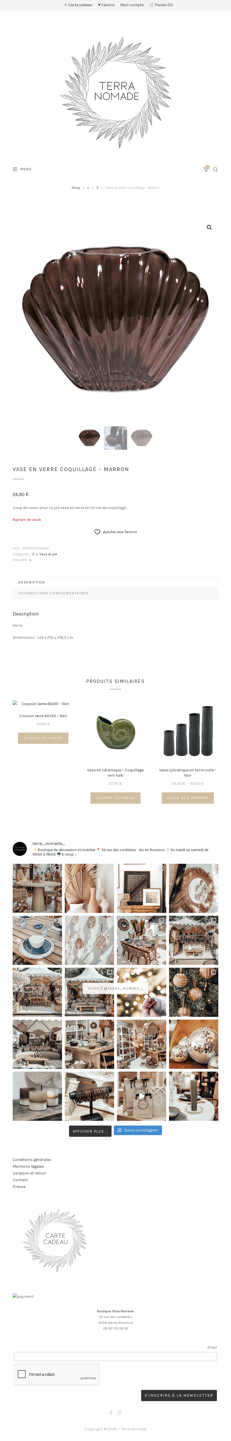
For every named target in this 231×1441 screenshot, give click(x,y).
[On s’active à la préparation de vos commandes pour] (141, 1096)
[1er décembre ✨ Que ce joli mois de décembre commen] (193, 1096)
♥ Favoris (106, 5)
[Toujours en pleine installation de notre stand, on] (193, 940)
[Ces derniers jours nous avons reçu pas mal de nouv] (141, 1044)
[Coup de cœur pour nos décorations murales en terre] (89, 940)
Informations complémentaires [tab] (53, 593)
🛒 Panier (160, 5)
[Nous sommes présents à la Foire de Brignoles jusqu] (37, 1044)
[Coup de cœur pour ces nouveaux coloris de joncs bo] (89, 1096)
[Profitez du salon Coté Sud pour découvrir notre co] (141, 940)
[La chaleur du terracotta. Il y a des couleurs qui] (89, 888)
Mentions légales (28, 1166)
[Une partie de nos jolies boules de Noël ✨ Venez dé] (193, 992)
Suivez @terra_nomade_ (115, 988)
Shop (76, 187)
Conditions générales (32, 1159)
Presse (19, 1186)
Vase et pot (48, 554)
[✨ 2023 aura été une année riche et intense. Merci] (193, 1044)
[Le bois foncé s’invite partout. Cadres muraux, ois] (141, 888)
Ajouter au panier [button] (43, 738)
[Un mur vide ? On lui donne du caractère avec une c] (193, 888)
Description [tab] (31, 582)
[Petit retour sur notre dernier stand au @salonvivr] (37, 992)
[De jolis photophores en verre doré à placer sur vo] (37, 1096)
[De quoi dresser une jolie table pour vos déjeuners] (37, 940)
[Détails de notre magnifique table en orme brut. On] (89, 1044)
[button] (209, 227)
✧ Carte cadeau (78, 5)
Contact (20, 1180)
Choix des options (187, 798)
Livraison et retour (29, 1173)
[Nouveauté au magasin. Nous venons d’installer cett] (37, 888)
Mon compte (132, 5)
